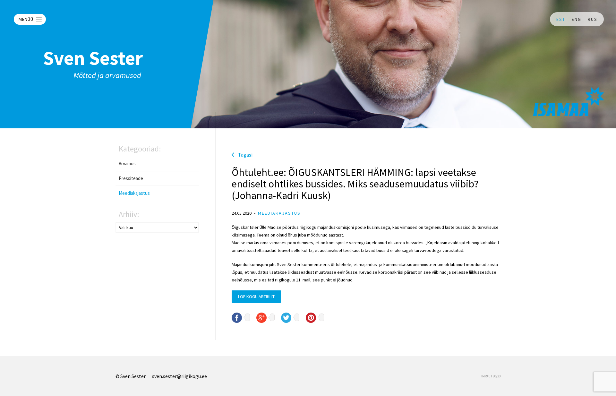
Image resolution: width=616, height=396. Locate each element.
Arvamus (127, 163)
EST (560, 19)
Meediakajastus (134, 193)
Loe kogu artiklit (256, 296)
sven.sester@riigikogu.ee (179, 376)
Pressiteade (131, 178)
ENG (576, 19)
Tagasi (245, 154)
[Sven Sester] (568, 101)
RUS (592, 19)
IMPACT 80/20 (491, 376)
